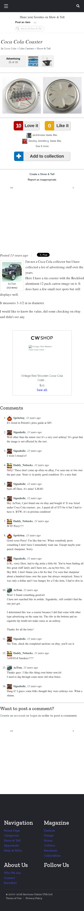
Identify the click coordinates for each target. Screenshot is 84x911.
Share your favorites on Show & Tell (42, 17)
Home (48, 840)
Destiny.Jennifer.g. (39, 140)
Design (49, 835)
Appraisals (11, 845)
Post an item (22, 22)
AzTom (12, 284)
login (33, 715)
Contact (9, 878)
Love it (27, 126)
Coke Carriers (26, 48)
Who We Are (12, 873)
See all (42, 390)
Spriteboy (19, 418)
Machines (50, 850)
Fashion (49, 830)
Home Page (12, 830)
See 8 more (42, 146)
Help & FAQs (13, 850)
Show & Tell (43, 48)
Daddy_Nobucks (23, 465)
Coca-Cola (10, 48)
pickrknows (39, 135)
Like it (58, 126)
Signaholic (19, 432)
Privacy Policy (34, 898)
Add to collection (47, 156)
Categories (11, 835)
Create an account (12, 715)
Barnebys (10, 883)
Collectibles (52, 855)
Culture (49, 845)
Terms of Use (13, 898)
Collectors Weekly (42, 6)
